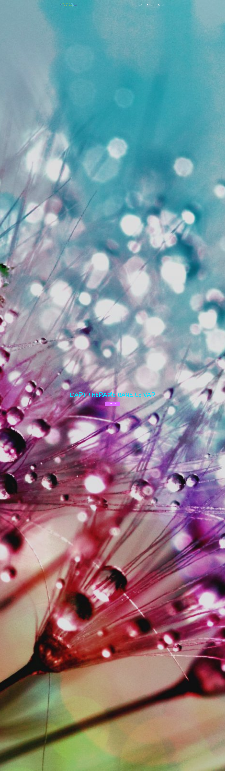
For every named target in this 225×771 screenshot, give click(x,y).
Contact (161, 5)
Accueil (139, 5)
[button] (154, 4)
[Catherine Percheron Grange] (68, 5)
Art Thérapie (149, 5)
